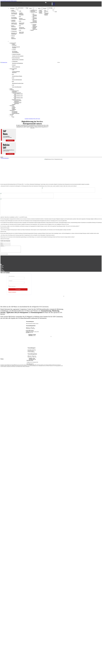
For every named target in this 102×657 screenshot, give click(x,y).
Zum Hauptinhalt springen (4, 0)
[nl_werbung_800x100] (27, 197)
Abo (1, 268)
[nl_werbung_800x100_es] (68, 192)
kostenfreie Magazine (46, 14)
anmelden (18, 289)
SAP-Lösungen (20, 7)
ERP (22, 18)
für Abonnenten (46, 12)
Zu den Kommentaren (5, 158)
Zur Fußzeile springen (13, 0)
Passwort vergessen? (12, 292)
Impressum (2, 270)
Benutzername (12, 276)
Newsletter (50, 7)
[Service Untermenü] (42, 8)
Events (30, 8)
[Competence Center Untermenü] (20, 92)
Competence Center (15, 92)
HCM (21, 22)
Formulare (41, 11)
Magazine (2, 265)
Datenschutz (2, 271)
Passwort (10, 280)
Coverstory (14, 17)
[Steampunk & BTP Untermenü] (20, 99)
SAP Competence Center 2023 (35, 20)
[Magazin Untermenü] (14, 110)
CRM (21, 13)
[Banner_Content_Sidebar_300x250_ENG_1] (8, 141)
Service (39, 8)
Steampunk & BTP (33, 22)
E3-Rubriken (12, 8)
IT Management (14, 32)
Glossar (40, 10)
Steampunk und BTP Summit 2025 (35, 25)
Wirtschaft (13, 37)
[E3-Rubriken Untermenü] (16, 8)
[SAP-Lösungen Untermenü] (17, 9)
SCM (21, 31)
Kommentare (14, 12)
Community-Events (33, 10)
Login (56, 11)
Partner (27, 7)
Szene (39, 118)
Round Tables (32, 11)
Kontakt (13, 108)
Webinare (32, 30)
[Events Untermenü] (33, 8)
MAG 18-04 (35, 118)
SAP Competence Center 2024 (35, 17)
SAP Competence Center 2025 (35, 14)
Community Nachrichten (29, 118)
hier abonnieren (46, 11)
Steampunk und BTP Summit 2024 (35, 28)
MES (22, 27)
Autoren (12, 10)
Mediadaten (14, 109)
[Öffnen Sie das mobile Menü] (8, 41)
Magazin (44, 8)
